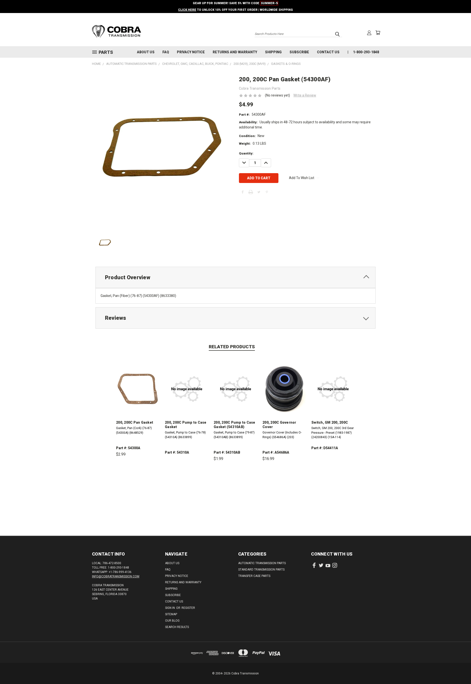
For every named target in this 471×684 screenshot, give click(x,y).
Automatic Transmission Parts (262, 563)
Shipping (273, 52)
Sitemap (171, 614)
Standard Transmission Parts (261, 569)
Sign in (170, 608)
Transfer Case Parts (254, 576)
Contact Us (328, 52)
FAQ (165, 52)
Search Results (177, 627)
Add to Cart (138, 477)
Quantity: (246, 153)
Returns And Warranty (235, 52)
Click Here (187, 10)
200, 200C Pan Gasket (134, 422)
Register (188, 608)
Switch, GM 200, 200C (329, 422)
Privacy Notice (191, 52)
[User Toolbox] (369, 32)
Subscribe (299, 52)
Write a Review (304, 95)
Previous (458, 669)
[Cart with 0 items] (377, 32)
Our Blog (172, 620)
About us (146, 52)
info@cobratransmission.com (115, 576)
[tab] (235, 277)
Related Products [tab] (232, 346)
